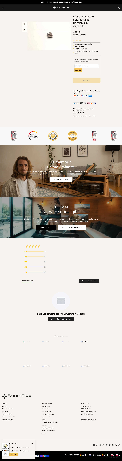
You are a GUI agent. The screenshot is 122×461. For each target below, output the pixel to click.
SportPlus (71, 455)
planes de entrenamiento (48, 430)
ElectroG (44, 420)
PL (119, 455)
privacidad (5, 412)
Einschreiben (78, 70)
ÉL (109, 455)
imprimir (4, 406)
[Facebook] (94, 445)
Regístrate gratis (61, 180)
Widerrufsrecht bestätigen (9, 417)
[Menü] (8, 444)
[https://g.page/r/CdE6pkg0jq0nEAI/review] (113, 445)
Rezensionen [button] (27, 281)
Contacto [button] (85, 404)
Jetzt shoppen (11, 454)
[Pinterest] (100, 445)
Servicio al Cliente (46, 412)
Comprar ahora (87, 86)
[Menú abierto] (4, 7)
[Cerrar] (32, 442)
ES (104, 455)
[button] (77, 41)
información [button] (47, 404)
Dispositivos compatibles (72, 227)
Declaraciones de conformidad (50, 422)
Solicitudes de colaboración (88, 420)
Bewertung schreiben (89, 281)
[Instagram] (103, 445)
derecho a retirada (7, 414)
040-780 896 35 (86, 409)
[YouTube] (109, 445)
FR (87, 455)
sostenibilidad (45, 409)
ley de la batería (46, 417)
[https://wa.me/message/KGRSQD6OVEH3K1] (116, 445)
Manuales (44, 425)
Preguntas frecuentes (48, 414)
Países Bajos (96, 455)
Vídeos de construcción (48, 428)
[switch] (5, 454)
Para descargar (46, 227)
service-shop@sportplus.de (88, 412)
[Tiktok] (97, 445)
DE (82, 455)
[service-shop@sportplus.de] (119, 445)
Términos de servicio (7, 409)
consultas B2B (85, 417)
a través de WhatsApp (87, 414)
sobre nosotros (46, 406)
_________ (43, 433)
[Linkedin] (106, 445)
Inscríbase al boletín (7, 420)
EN (114, 455)
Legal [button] (4, 404)
